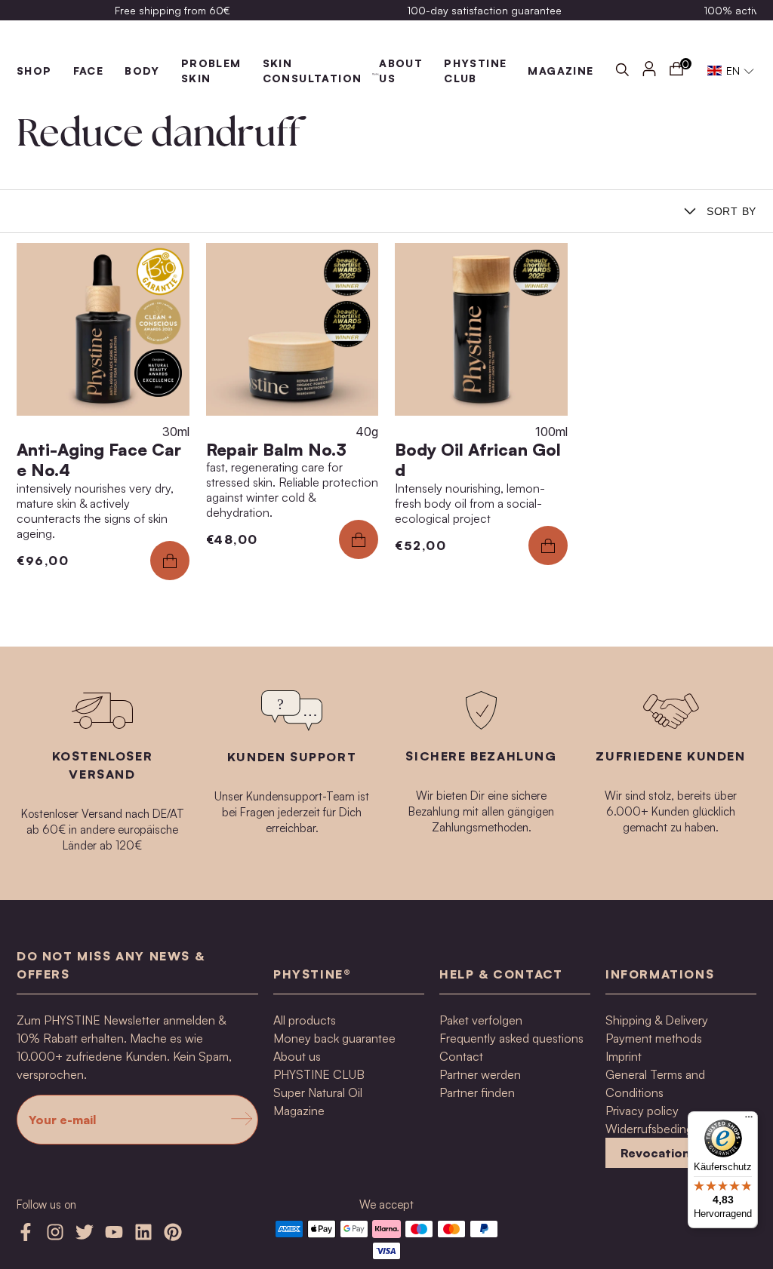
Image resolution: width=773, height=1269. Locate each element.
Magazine (299, 1110)
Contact (461, 1056)
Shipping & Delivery (656, 1020)
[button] (731, 71)
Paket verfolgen (480, 1020)
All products (304, 1020)
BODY (142, 70)
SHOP (34, 70)
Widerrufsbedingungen (666, 1128)
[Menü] (749, 1120)
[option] (172, 10)
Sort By (731, 211)
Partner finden (477, 1092)
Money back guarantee (334, 1038)
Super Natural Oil (317, 1092)
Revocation (655, 1152)
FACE (88, 70)
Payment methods (653, 1038)
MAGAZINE (560, 70)
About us (297, 1056)
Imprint (623, 1056)
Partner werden (480, 1074)
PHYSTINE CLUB (319, 1074)
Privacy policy (642, 1110)
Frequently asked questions (511, 1038)
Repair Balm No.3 (276, 449)
